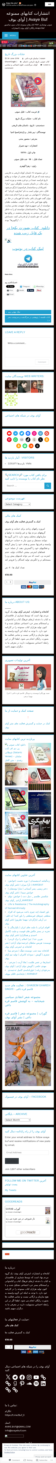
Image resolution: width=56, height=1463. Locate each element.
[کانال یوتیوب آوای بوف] (9, 433)
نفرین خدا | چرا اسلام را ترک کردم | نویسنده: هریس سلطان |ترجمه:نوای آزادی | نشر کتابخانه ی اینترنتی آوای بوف (28, 943)
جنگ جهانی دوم (12, 312)
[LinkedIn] (43, 1383)
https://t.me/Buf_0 (14, 1415)
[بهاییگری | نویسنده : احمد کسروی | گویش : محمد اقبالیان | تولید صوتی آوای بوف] (39, 828)
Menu (13, 35)
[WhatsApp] (15, 439)
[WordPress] (40, 433)
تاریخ (37, 62)
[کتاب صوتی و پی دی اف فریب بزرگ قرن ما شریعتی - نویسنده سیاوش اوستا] (16, 824)
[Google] (46, 433)
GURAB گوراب (13, 1209)
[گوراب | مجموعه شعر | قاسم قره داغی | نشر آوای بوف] (28, 1085)
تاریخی (32, 62)
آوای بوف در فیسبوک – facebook (25, 1096)
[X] (40, 439)
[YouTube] (36, 1377)
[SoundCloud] (31, 446)
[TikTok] (28, 439)
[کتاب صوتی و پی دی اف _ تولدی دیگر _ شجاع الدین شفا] (39, 755)
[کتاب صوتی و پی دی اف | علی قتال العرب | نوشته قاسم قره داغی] (16, 848)
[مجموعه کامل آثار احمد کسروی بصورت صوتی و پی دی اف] (16, 775)
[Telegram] (15, 433)
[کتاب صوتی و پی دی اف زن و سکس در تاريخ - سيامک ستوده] (39, 853)
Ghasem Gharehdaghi (14, 1212)
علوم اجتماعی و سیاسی (14, 65)
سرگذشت (29, 65)
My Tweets (10, 1190)
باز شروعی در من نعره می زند (20, 1218)
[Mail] (21, 439)
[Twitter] (21, 433)
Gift (49, 4)
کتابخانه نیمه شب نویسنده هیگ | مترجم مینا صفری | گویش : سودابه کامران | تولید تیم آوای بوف (27, 954)
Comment (42, 362)
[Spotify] (25, 446)
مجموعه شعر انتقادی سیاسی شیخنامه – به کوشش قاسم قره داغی (24, 1001)
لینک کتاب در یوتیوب (28, 248)
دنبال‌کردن (12, 1161)
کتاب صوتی (45, 62)
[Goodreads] (34, 439)
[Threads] (37, 446)
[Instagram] (34, 433)
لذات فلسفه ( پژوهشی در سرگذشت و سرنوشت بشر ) (27, 318)
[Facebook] (28, 433)
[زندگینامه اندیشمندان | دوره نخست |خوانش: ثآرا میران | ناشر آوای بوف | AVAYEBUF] (39, 804)
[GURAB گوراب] (47, 1213)
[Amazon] (46, 439)
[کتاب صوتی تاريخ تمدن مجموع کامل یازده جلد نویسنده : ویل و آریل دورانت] (39, 779)
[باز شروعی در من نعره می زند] (47, 1223)
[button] (7, 1254)
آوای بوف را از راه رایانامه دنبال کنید (25, 1131)
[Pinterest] (9, 439)
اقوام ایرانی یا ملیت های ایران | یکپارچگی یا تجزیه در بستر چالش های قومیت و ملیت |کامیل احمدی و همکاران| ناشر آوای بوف (27, 931)
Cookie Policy (9, 1452)
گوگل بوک (28, 1443)
